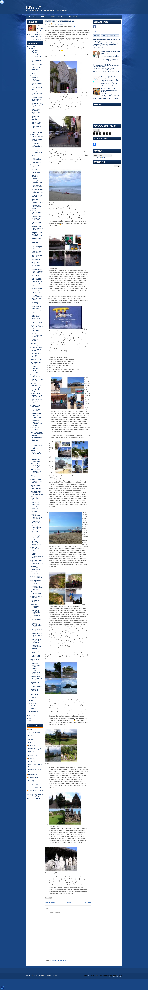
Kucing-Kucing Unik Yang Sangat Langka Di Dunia (36, 537)
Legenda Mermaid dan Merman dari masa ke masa (36, 487)
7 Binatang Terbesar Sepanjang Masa (36, 181)
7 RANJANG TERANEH (34, 371)
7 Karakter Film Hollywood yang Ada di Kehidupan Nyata (36, 146)
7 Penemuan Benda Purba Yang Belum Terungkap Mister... (36, 271)
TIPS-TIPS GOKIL (33, 787)
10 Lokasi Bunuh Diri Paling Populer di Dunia (36, 635)
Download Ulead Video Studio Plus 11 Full (36, 678)
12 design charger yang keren (35, 414)
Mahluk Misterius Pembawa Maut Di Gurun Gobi (36, 587)
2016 (30, 721)
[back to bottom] (2, 987)
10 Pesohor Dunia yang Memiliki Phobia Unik (35, 641)
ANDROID (31, 729)
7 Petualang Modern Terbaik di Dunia (36, 291)
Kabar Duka (31, 755)
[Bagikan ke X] (50, 898)
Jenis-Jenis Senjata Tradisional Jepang (36, 601)
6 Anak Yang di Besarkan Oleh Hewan (35, 549)
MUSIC (30, 761)
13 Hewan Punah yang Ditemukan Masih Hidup (35, 471)
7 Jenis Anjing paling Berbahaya (36, 139)
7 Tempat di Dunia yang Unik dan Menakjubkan (35, 316)
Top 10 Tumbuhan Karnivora (35, 532)
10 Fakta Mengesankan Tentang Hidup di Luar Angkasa (36, 516)
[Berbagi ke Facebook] (51, 898)
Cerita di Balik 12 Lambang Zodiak (36, 476)
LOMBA (30, 758)
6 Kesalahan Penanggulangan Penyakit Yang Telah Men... (36, 446)
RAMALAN (31, 774)
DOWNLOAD (44, 17)
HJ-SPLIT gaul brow (36, 686)
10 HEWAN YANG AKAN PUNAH (35, 460)
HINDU (30, 752)
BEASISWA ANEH (35, 359)
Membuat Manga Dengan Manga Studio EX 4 (35, 646)
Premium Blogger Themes (116, 975)
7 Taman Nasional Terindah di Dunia (36, 321)
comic (30, 739)
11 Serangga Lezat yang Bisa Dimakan (35, 498)
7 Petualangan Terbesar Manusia (36, 303)
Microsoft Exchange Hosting (115, 976)
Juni (32, 706)
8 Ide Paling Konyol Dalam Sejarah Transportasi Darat (36, 562)
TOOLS (52, 17)
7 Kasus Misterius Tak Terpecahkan (36, 127)
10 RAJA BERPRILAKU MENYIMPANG (35, 452)
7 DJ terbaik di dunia (36, 288)
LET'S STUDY (33, 7)
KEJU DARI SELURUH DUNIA (36, 384)
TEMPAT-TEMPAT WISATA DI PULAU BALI (36, 326)
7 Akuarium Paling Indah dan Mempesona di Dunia (35, 265)
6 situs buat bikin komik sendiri (35, 655)
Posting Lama (87, 902)
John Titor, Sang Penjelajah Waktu (36, 576)
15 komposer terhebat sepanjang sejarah (36, 592)
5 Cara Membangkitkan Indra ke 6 (35, 619)
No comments (61, 24)
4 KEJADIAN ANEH (36, 418)
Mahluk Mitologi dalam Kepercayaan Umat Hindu (36, 555)
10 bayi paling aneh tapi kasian (36, 572)
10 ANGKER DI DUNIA (34, 340)
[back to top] (2, 2)
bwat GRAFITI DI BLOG (35, 660)
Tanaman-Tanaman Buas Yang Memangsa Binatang (35, 509)
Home (28, 17)
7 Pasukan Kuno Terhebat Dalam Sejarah (35, 206)
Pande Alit (95, 142)
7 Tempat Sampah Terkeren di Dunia (36, 223)
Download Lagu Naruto (34, 651)
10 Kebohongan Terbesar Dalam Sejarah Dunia (35, 527)
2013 (30, 715)
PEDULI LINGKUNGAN (35, 765)
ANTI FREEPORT (33, 732)
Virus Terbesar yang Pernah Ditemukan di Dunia (36, 433)
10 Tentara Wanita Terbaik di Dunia (35, 522)
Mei (32, 703)
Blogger (40, 799)
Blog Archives (113, 35)
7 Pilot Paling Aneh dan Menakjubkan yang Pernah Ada (36, 279)
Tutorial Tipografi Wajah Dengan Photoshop (35, 672)
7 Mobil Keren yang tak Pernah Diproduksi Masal (36, 234)
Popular (96, 35)
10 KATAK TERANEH (36, 65)
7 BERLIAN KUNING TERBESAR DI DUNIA (36, 349)
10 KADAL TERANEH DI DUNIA (36, 380)
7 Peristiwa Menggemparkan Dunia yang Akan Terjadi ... (36, 297)
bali (29, 736)
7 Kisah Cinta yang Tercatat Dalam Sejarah (35, 212)
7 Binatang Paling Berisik (35, 61)
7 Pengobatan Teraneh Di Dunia (36, 375)
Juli (32, 708)
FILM (29, 742)
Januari (33, 48)
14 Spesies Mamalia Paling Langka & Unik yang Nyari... (36, 465)
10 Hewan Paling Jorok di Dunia (35, 503)
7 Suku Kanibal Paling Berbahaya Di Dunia (36, 625)
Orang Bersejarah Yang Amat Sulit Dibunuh (35, 582)
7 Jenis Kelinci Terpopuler (34, 51)
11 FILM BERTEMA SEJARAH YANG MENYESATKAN (36, 395)
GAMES (30, 745)
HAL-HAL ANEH (33, 749)
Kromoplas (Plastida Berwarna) (110, 77)
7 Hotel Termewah (35, 275)
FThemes (91, 975)
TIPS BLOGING (33, 784)
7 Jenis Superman (35, 162)
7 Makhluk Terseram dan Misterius (36, 122)
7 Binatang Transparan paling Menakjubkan (36, 171)
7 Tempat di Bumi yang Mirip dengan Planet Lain (36, 228)
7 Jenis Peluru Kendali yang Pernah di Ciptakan (36, 201)
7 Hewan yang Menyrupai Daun (35, 158)
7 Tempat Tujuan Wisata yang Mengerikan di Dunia (35, 111)
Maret (32, 697)
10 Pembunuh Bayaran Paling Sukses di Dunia (35, 543)
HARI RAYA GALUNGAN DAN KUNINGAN (36, 335)
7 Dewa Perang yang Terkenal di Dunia (36, 185)
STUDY (30, 781)
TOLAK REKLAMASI (34, 790)
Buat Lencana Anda (97, 147)
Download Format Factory (35, 683)
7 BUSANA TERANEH (34, 367)
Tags (104, 35)
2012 (30, 47)
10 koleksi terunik (35, 457)
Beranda (69, 902)
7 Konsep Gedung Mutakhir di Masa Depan (36, 93)
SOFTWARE (32, 777)
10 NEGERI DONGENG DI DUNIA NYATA (35, 567)
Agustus (33, 711)
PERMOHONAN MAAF (35, 769)
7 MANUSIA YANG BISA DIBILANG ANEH (35, 355)
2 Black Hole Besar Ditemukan (36, 428)
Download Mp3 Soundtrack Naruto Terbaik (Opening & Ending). (109, 90)
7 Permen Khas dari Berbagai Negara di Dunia (36, 105)
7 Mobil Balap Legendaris (34, 243)
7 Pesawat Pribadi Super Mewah (35, 251)
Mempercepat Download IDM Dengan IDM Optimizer (35, 666)
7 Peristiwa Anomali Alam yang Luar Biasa (36, 56)
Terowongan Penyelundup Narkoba (34, 606)
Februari (33, 695)
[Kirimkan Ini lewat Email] (46, 898)
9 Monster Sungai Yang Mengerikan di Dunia (36, 481)
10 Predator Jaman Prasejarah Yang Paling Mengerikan (36, 492)
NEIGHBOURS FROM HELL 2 (35, 690)
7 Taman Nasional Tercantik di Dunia (36, 131)
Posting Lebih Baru (50, 902)
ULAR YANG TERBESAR (34, 344)
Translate (106, 158)
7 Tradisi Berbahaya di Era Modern (36, 256)
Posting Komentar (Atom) (59, 960)
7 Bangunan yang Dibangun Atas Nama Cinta (35, 218)
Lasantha (106, 975)
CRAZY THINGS (73, 17)
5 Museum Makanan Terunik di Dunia (36, 630)
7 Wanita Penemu (35, 259)
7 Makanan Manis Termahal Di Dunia (36, 135)
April (32, 700)
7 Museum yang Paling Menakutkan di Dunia (36, 118)
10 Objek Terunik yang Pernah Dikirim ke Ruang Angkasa (36, 423)
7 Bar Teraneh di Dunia (35, 284)
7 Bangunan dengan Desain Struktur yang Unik (36, 99)
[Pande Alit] (94, 145)
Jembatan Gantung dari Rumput (35, 405)
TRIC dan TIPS (62, 17)
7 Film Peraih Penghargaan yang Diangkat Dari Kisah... (36, 153)
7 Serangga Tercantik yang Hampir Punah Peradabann (36, 191)
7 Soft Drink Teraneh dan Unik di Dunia (36, 195)
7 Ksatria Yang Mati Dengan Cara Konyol (36, 389)
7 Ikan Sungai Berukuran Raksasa (34, 176)
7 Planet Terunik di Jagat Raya (35, 307)
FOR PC (35, 17)
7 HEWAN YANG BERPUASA (35, 68)
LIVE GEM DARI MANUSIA (35, 410)
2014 (30, 718)
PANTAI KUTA (34, 331)
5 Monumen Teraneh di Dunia (36, 596)
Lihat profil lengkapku (35, 39)
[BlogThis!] (48, 898)
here (74, 26)
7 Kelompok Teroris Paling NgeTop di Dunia (36, 401)
